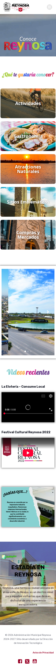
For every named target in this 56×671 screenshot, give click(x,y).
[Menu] (49, 7)
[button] (25, 351)
